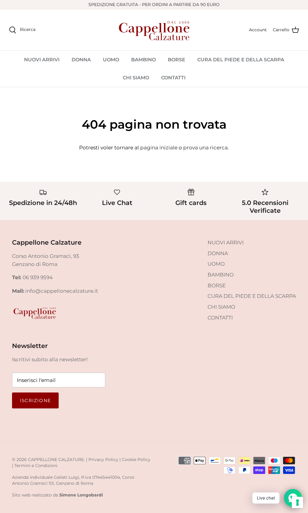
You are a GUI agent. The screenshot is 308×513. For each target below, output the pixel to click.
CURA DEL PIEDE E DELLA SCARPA (240, 60)
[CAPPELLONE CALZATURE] (154, 30)
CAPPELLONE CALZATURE (56, 459)
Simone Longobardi (81, 495)
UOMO (111, 60)
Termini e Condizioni (35, 465)
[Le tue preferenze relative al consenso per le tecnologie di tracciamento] (297, 502)
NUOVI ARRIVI (42, 60)
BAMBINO (143, 60)
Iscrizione (35, 400)
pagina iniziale (158, 148)
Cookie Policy (136, 459)
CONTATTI (173, 78)
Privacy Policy (103, 459)
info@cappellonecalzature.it (61, 291)
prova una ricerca (205, 148)
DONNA (81, 60)
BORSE (176, 60)
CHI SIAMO (136, 78)
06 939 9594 (38, 277)
